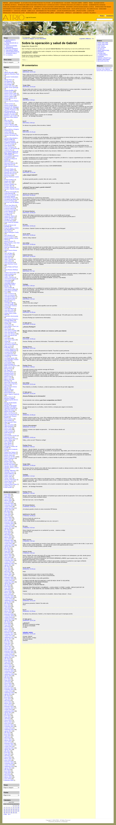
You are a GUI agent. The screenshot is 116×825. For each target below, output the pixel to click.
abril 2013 (7, 718)
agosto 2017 (8, 639)
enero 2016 (7, 668)
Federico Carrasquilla (10, 192)
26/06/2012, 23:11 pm (29, 600)
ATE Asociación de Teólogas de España (10, 112)
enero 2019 (7, 612)
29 (13, 812)
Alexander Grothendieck (11, 77)
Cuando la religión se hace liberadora (34, 38)
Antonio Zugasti (8, 105)
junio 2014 (7, 697)
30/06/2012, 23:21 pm (29, 384)
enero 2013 (7, 723)
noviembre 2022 (9, 542)
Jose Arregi (7, 280)
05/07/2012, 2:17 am (29, 271)
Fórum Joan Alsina (9, 205)
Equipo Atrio (7, 181)
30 (16, 812)
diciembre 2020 (8, 577)
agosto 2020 (8, 583)
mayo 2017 (7, 643)
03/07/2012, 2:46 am (29, 285)
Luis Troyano (8, 362)
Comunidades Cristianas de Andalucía (11, 156)
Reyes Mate (7, 460)
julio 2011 (7, 751)
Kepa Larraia (8, 346)
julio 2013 (7, 714)
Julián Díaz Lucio (9, 343)
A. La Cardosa (8, 55)
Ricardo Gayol (8, 461)
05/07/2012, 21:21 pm (29, 172)
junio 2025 (7, 494)
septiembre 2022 (9, 545)
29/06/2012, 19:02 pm (29, 437)
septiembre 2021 (9, 563)
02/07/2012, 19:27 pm (29, 348)
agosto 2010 (8, 768)
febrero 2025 (8, 500)
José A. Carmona (9, 277)
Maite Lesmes (8, 367)
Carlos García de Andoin (11, 126)
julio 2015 (7, 677)
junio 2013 (7, 715)
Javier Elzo (7, 258)
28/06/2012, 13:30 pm (29, 465)
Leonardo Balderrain (10, 350)
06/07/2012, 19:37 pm (29, 72)
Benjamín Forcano (9, 114)
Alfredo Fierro (8, 79)
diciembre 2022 (8, 540)
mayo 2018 (7, 625)
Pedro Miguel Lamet (10, 438)
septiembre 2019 (9, 600)
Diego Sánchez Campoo (11, 166)
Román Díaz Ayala (9, 464)
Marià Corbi (7, 376)
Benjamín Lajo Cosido (10, 115)
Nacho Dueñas (8, 419)
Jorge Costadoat (9, 274)
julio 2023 (7, 529)
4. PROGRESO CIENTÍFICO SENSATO (11, 48)
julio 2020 (7, 585)
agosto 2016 (8, 657)
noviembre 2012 (9, 726)
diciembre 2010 (8, 762)
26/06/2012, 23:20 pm (29, 569)
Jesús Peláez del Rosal (11, 267)
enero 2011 (7, 760)
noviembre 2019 (9, 597)
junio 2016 (7, 660)
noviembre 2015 (9, 671)
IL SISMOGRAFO (103, 55)
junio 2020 (7, 586)
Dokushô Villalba (9, 169)
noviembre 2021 (9, 560)
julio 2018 (7, 622)
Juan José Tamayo (9, 334)
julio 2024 (7, 511)
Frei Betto (7, 214)
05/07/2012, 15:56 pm (29, 244)
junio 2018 (7, 623)
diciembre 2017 (8, 632)
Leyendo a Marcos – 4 (86, 38)
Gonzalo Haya (8, 220)
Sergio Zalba (8, 476)
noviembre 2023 (9, 523)
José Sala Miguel (9, 308)
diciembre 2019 (8, 596)
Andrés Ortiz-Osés (9, 86)
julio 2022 (7, 548)
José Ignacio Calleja (10, 289)
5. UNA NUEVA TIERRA (11, 50)
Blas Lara (7, 120)
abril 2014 (7, 700)
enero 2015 (7, 686)
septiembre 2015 (9, 674)
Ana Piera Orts (8, 83)
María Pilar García (9, 382)
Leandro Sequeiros (9, 349)
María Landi (7, 378)
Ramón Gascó (8, 455)
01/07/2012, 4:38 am (29, 367)
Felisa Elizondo (8, 193)
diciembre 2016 (8, 651)
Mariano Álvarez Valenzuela (9, 390)
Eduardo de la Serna (10, 172)
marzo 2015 (7, 683)
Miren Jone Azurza (9, 413)
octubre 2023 (8, 525)
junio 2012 (7, 734)
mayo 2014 (7, 698)
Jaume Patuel (8, 254)
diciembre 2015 (8, 669)
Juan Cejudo (8, 329)
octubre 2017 (8, 635)
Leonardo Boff (8, 352)
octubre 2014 (8, 691)
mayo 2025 (7, 496)
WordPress (58, 821)
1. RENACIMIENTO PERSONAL (9, 40)
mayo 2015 (7, 680)
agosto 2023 (8, 528)
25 (4, 812)
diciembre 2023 (8, 522)
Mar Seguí (7, 370)
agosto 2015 (8, 675)
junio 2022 (7, 549)
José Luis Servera (9, 295)
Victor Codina (8, 482)
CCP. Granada (102, 47)
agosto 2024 (8, 509)
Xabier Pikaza (8, 486)
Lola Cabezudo (8, 353)
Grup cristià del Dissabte (11, 222)
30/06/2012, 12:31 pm (29, 427)
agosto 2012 (8, 731)
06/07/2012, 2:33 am (29, 100)
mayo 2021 (7, 569)
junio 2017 (7, 642)
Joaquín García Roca (10, 272)
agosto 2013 (8, 712)
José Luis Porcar (9, 293)
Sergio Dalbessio (9, 473)
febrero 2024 (8, 519)
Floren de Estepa (9, 201)
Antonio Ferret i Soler (10, 93)
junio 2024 (7, 513)
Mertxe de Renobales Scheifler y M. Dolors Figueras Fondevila (10, 407)
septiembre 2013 (9, 711)
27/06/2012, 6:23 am (29, 527)
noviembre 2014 (9, 689)
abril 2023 (7, 534)
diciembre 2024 (8, 503)
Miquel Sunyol (8, 411)
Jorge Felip (7, 275)
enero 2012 (7, 742)
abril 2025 (7, 497)
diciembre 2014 (8, 688)
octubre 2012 (8, 728)
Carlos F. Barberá (9, 125)
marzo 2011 (7, 757)
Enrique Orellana (9, 179)
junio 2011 (7, 752)
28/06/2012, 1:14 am (29, 476)
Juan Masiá (7, 338)
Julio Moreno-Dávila (10, 344)
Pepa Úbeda (8, 443)
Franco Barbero (8, 211)
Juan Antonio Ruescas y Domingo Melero (11, 319)
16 (16, 809)
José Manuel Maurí (9, 296)
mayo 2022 (7, 551)
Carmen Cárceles (9, 133)
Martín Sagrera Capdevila (11, 394)
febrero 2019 (8, 611)
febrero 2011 (8, 758)
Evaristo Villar (8, 186)
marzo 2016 (7, 665)
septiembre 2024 (9, 508)
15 (13, 809)
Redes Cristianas (9, 458)
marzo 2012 (7, 738)
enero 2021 (7, 576)
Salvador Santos (9, 466)
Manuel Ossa (8, 368)
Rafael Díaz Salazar (10, 452)
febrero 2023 (8, 537)
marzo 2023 (7, 536)
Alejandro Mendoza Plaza (11, 74)
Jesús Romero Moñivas (11, 269)
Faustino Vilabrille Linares (11, 189)
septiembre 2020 (9, 582)
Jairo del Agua (8, 253)
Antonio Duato (8, 92)
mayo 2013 (7, 717)
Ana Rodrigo (8, 84)
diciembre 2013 (8, 706)
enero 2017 (7, 649)
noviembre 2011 (9, 745)
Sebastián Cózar (9, 472)
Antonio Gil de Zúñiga (10, 95)
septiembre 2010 (9, 766)
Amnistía (98, 67)
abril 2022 (7, 552)
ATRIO (57, 820)
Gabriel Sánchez (9, 217)
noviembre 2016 (9, 652)
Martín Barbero (8, 392)
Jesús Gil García (9, 262)
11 (4, 809)
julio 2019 (7, 603)
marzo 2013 (7, 720)
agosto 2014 (8, 694)
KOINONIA (101, 56)
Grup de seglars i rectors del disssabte (11, 228)
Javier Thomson (9, 259)
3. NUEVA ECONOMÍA (10, 46)
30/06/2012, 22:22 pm (29, 393)
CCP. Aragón (101, 46)
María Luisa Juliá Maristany (9, 380)
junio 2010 (7, 771)
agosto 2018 (8, 620)
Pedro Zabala (8, 440)
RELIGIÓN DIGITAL (103, 61)
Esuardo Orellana (9, 184)
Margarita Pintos (9, 375)
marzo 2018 (7, 628)
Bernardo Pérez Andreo (11, 117)
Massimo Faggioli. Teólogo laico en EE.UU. (11, 399)
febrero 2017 (8, 648)
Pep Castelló (8, 442)
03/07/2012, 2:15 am (29, 299)
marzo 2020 (7, 591)
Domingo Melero (9, 170)
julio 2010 (7, 769)
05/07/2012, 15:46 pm (29, 256)
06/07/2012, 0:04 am (29, 122)
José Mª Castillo (9, 304)
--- (27, 59)
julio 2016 (7, 659)
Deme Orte (7, 161)
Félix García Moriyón (10, 195)
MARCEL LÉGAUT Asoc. (105, 58)
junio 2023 (7, 531)
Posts (102, 15)
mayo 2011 (7, 754)
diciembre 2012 (8, 725)
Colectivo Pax (8, 150)
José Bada (7, 282)
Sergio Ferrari (8, 475)
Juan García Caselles (10, 330)
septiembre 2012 (9, 729)
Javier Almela (8, 256)
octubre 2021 (8, 562)
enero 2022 (7, 557)
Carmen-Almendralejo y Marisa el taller (11, 138)
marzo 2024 (7, 517)
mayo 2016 (7, 662)
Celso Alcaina (8, 145)
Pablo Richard (8, 432)
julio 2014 (7, 695)
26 (6, 812)
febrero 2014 (8, 703)
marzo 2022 (7, 554)
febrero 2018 (8, 629)
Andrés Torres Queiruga (11, 87)
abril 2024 (7, 516)
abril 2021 (7, 571)
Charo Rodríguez (9, 147)
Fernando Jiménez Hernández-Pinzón (9, 197)
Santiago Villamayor (10, 470)
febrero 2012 (8, 740)
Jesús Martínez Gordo (10, 264)
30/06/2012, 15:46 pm (29, 415)
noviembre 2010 (9, 763)
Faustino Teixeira (9, 187)
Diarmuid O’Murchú (9, 163)
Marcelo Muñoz (8, 371)
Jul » (9, 814)
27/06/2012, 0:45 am (29, 553)
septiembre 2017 (9, 637)
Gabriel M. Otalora (9, 216)
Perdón (102, 70)
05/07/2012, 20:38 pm (29, 195)
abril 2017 (7, 645)
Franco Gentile (8, 213)
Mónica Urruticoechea (10, 414)
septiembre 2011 (9, 748)
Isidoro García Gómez (10, 250)
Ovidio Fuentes (8, 431)
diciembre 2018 (8, 614)
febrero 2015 (8, 685)
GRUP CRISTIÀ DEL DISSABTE (103, 51)
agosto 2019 (8, 602)
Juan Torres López (9, 340)
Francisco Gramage (10, 210)
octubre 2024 (8, 506)
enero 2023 (7, 539)
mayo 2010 (7, 772)
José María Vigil (9, 302)
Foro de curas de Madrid (11, 202)
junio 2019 (7, 605)
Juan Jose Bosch (9, 332)
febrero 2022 (8, 556)
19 (6, 811)
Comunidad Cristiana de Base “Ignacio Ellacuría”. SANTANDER (11, 153)
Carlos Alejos (8, 121)
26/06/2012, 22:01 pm (29, 633)
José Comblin (8, 287)
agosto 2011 (7, 749)
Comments (110, 15)
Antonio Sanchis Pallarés (11, 101)
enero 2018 (7, 631)
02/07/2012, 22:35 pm (29, 312)
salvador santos (28, 632)
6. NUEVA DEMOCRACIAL (11, 52)
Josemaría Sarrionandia (11, 316)
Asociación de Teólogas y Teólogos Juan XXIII (11, 107)
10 (18, 807)
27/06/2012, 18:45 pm (29, 515)
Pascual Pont (8, 437)
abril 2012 (7, 737)
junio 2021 (7, 568)
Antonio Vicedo (8, 104)
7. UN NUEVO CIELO (10, 53)
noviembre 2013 (9, 708)
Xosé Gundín (8, 487)
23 (16, 811)
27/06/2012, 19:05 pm (29, 506)
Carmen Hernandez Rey (11, 135)
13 (9, 809)
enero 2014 (7, 705)
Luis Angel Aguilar (9, 358)
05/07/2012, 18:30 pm (29, 212)
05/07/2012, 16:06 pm (29, 235)
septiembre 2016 (9, 655)
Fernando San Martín (10, 199)
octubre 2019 (8, 599)
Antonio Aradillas (9, 90)
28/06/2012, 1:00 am (29, 493)
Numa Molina (8, 420)
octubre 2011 (8, 746)
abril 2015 (7, 682)
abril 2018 (7, 626)
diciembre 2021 (8, 559)
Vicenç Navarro (8, 481)
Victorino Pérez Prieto (10, 484)
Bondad (102, 67)
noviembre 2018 (9, 615)
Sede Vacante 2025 (108, 70)
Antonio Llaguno (9, 96)
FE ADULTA (101, 49)
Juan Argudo (8, 325)
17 (18, 809)
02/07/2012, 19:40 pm (29, 339)
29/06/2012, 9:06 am (29, 446)
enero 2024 (7, 520)
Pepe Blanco (8, 445)
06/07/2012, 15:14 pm (29, 86)
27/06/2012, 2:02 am (29, 541)
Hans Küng (7, 231)
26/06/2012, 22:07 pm (29, 620)
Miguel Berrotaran (9, 410)
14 (11, 809)
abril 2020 (7, 589)
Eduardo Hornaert (9, 173)
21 (11, 811)
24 (18, 811)
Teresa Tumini (8, 478)
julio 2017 (7, 640)
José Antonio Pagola (10, 278)
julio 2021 (7, 566)
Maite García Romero (10, 365)
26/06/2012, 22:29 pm (29, 611)
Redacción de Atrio (9, 457)
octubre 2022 (8, 543)
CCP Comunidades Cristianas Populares (10, 141)
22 (13, 811)
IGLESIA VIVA (101, 53)
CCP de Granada (9, 144)
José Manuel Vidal (9, 298)
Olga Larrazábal (9, 425)
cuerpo (103, 69)
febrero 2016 (8, 666)
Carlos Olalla (8, 132)
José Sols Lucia (8, 310)
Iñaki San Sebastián (10, 247)
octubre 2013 (8, 709)
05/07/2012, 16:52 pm (29, 226)
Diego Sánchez (8, 164)
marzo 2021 (7, 572)
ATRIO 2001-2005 (103, 42)
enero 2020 (7, 594)
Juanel (6, 341)
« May (5, 814)
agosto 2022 (8, 546)
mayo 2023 (7, 532)
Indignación (107, 69)
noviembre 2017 (9, 634)
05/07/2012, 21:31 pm (29, 132)
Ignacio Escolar (8, 241)
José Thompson (9, 311)
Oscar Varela (8, 429)
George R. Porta (9, 219)
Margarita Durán (9, 373)
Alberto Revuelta (9, 72)
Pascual (6, 434)
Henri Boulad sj (8, 235)
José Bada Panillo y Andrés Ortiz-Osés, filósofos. (10, 285)
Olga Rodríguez (8, 426)
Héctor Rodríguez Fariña (11, 232)
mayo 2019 (7, 606)
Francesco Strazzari (10, 207)
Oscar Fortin (8, 428)
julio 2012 (7, 732)
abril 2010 (7, 774)
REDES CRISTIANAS (104, 59)
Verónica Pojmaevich (10, 479)
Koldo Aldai (7, 347)
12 (6, 809)
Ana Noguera (8, 81)
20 (9, 811)
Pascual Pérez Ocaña (10, 435)
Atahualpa (65, 821)
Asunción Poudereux (10, 109)
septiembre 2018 (9, 619)
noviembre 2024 (9, 505)
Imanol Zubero (8, 245)
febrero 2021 (8, 574)
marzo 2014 (7, 702)
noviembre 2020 (9, 579)
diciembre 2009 (8, 780)
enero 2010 (7, 778)
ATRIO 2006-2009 (103, 44)
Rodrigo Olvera (8, 463)
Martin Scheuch (8, 397)
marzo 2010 (7, 775)
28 (11, 812)
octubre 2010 (8, 765)
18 (4, 811)
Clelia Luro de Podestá (10, 148)
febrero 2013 (8, 722)
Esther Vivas (8, 182)
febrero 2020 (8, 592)
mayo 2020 (7, 588)
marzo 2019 (7, 609)
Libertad (98, 70)
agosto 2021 (8, 565)
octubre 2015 (8, 672)
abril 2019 (7, 608)
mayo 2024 (7, 514)
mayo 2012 (7, 735)
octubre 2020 (8, 580)
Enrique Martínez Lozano (11, 176)
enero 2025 (7, 502)
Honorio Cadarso (9, 237)
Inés (5, 248)
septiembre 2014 (9, 692)
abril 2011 (7, 755)
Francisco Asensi (9, 208)
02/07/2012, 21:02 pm (29, 324)
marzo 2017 (7, 646)
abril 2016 (7, 663)
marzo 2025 (7, 499)
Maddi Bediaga (8, 364)
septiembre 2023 (9, 526)
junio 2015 (7, 679)
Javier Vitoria (8, 261)
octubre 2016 (8, 654)
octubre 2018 (8, 617)
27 (9, 812)
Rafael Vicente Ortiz (10, 453)
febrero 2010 (8, 777)
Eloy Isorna (7, 175)
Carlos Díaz (7, 123)
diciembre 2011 (8, 743)
